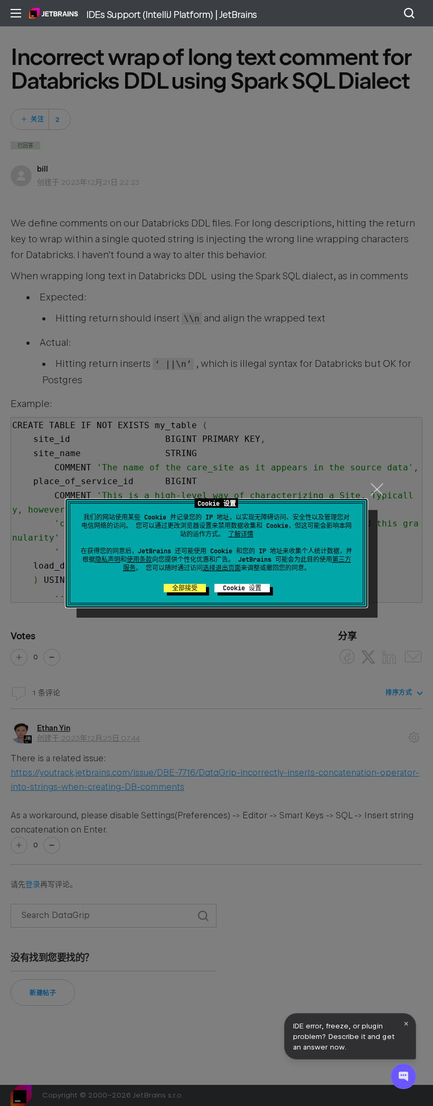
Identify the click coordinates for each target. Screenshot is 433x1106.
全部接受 (184, 588)
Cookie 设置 (242, 588)
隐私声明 (107, 559)
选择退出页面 (222, 568)
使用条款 (139, 559)
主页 (53, 13)
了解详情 (240, 534)
